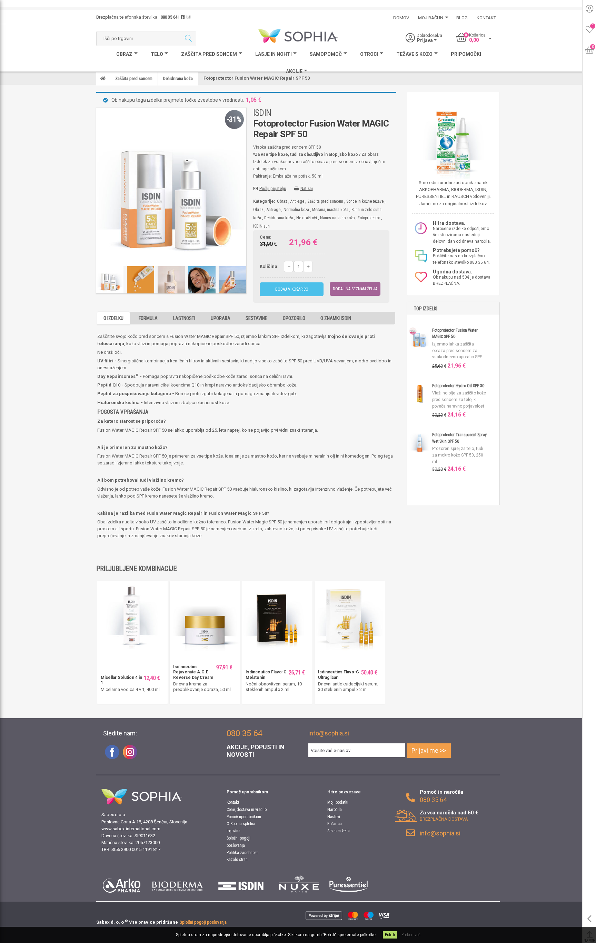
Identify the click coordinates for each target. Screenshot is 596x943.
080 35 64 (169, 17)
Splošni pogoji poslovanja (203, 922)
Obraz (282, 201)
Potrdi (390, 934)
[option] (110, 279)
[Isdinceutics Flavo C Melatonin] (277, 615)
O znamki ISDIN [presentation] (335, 318)
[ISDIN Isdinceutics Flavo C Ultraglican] (350, 615)
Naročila (334, 809)
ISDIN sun (261, 226)
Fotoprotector (369, 217)
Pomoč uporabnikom (244, 816)
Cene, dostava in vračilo (247, 809)
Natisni (306, 188)
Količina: (269, 266)
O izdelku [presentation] (113, 318)
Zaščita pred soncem (325, 201)
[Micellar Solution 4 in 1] (132, 615)
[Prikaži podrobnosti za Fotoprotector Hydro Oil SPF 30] (420, 393)
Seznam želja (338, 831)
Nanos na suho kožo (337, 217)
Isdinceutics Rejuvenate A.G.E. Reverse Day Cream (193, 672)
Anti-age (297, 201)
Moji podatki (337, 802)
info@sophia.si (328, 733)
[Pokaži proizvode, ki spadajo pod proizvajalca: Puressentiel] (348, 884)
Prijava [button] (425, 40)
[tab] (113, 318)
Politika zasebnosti (243, 852)
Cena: (265, 237)
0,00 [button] (474, 40)
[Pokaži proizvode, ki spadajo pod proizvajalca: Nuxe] (299, 884)
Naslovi (333, 816)
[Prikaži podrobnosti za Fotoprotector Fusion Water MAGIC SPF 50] (420, 337)
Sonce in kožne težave (365, 201)
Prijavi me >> (428, 750)
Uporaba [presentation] (220, 318)
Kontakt (233, 802)
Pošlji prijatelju (272, 188)
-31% (234, 119)
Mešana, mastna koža (330, 209)
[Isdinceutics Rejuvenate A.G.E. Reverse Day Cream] (205, 615)
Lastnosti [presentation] (184, 318)
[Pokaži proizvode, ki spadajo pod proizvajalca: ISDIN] (241, 884)
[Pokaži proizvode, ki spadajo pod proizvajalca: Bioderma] (177, 884)
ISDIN (262, 113)
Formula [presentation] (148, 318)
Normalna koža (296, 209)
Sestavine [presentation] (256, 318)
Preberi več (410, 934)
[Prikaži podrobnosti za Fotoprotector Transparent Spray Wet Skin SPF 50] (420, 442)
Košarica (334, 823)
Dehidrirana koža (278, 217)
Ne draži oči (306, 217)
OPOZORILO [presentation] (294, 318)
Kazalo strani (238, 859)
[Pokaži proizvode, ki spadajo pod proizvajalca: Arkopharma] (121, 884)
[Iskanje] (188, 38)
